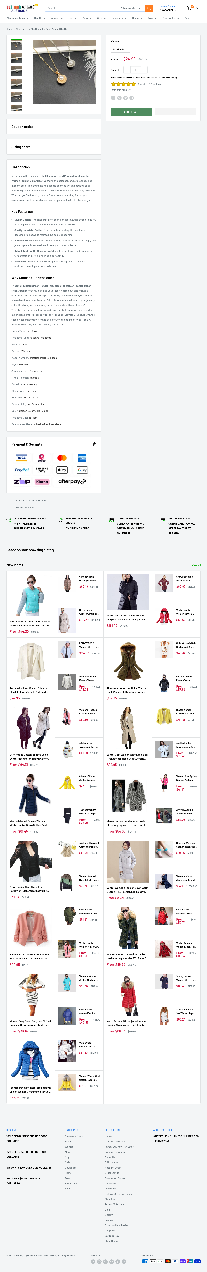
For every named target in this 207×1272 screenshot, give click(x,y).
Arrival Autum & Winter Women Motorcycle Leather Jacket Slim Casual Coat (186, 811)
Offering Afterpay (115, 1141)
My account (167, 9)
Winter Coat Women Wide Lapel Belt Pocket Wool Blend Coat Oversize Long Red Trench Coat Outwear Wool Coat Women (127, 757)
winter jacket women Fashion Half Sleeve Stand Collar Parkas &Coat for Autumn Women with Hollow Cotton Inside (89, 1011)
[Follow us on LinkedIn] (124, 1261)
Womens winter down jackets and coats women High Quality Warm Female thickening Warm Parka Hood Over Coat (186, 878)
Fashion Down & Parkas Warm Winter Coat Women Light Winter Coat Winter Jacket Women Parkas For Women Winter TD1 (186, 678)
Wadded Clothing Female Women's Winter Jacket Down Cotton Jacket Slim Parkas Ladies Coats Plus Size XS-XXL (89, 678)
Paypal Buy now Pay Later (119, 1146)
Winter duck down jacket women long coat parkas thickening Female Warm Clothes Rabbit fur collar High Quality (127, 618)
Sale (187, 18)
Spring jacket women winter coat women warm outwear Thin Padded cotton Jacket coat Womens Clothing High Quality (89, 612)
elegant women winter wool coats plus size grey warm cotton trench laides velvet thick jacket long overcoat (126, 823)
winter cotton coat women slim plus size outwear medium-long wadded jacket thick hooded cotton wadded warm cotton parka (89, 845)
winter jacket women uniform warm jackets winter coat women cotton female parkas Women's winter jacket (30, 624)
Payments (110, 1188)
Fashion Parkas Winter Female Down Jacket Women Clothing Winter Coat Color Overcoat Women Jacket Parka (30, 1090)
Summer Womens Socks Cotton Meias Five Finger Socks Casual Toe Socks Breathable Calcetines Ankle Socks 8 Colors (186, 845)
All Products (112, 1162)
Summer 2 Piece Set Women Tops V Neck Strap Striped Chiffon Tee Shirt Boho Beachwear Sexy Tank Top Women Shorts (186, 1011)
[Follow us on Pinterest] (105, 1261)
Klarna (108, 1136)
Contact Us (111, 1183)
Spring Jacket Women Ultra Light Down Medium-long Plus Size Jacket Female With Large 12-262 (186, 978)
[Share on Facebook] (113, 97)
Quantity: (116, 69)
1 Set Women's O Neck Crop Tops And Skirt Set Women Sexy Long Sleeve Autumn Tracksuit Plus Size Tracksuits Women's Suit (89, 811)
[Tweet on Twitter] (125, 97)
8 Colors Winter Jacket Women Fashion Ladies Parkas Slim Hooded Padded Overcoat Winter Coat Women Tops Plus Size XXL (88, 778)
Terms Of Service (114, 1204)
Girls (99, 18)
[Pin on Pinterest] (119, 97)
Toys (150, 18)
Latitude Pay (112, 1235)
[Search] (149, 8)
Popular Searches (115, 1151)
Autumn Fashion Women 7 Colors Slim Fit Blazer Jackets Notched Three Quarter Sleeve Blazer (28, 690)
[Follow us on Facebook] (93, 1261)
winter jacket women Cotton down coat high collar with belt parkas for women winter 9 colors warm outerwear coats (185, 911)
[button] (175, 111)
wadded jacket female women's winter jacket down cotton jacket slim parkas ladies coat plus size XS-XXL (186, 745)
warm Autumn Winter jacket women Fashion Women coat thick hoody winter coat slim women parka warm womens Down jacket (127, 1023)
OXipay (109, 1214)
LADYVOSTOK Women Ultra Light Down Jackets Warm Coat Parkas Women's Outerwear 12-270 (89, 645)
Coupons (110, 1230)
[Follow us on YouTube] (111, 1261)
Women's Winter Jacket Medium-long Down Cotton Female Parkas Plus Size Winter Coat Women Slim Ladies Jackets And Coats (89, 978)
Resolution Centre (115, 1178)
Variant (115, 41)
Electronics (168, 18)
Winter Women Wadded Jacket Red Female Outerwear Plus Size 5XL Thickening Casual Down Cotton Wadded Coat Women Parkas (186, 945)
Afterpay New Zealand (117, 1225)
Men (71, 18)
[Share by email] (131, 97)
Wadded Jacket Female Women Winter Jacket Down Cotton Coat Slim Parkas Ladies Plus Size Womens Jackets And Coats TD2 (28, 823)
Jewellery (117, 18)
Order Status (112, 1172)
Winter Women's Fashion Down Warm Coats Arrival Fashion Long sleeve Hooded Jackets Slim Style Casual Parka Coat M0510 (127, 890)
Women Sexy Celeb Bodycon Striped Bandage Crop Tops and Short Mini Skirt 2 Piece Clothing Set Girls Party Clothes (30, 1023)
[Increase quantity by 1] (144, 69)
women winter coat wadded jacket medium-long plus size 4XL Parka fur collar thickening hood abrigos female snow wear (127, 956)
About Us (110, 1157)
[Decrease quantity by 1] (127, 69)
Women (55, 18)
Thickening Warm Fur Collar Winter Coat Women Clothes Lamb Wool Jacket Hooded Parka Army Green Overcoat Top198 (126, 690)
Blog (107, 1209)
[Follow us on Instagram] (99, 1261)
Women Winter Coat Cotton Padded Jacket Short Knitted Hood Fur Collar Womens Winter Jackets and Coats (89, 1078)
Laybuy (109, 1220)
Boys (85, 18)
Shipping (110, 1198)
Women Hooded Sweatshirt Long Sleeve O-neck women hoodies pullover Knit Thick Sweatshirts (89, 878)
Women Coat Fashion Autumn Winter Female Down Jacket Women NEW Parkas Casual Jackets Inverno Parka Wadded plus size (89, 1045)
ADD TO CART (131, 111)
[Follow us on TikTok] (117, 1261)
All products (22, 29)
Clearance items (15, 18)
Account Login (113, 1167)
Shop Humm (111, 1240)
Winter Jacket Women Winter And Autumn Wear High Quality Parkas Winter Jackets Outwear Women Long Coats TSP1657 (89, 945)
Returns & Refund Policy (118, 1193)
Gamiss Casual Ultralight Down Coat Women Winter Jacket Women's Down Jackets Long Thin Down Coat (89, 578)
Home (135, 18)
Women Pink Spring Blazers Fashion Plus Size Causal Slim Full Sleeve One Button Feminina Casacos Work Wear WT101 (186, 778)
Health (38, 18)
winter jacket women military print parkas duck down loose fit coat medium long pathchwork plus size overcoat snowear (89, 745)
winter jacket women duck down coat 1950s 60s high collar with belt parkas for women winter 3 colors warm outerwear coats (89, 911)
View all (196, 565)
